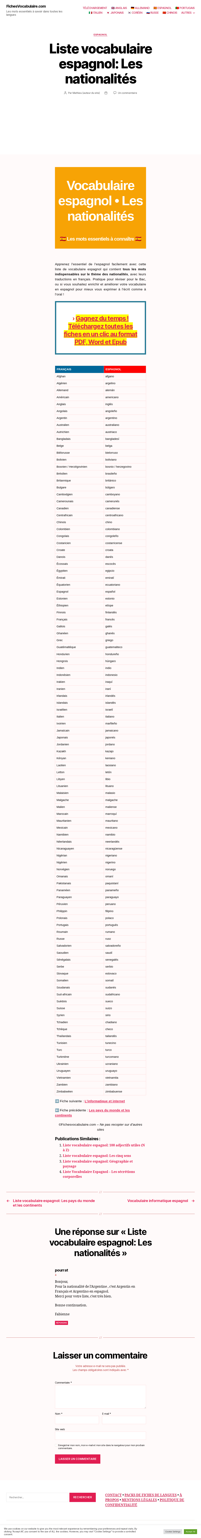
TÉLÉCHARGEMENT (95, 8)
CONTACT (113, 1495)
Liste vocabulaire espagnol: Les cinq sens (97, 1156)
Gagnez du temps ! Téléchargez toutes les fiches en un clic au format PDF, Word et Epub (100, 330)
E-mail (106, 1413)
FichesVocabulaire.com (26, 6)
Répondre (61, 1323)
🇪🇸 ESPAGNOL (162, 8)
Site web (60, 1429)
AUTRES (186, 12)
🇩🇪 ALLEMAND (140, 8)
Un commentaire (127, 92)
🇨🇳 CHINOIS (170, 12)
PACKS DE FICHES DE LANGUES (151, 1495)
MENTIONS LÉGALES (139, 1500)
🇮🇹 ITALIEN (95, 12)
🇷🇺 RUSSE (152, 12)
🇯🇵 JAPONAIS (115, 12)
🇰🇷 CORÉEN (135, 12)
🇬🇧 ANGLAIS (119, 8)
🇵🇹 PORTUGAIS (185, 8)
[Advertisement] (100, 118)
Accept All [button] (190, 1531)
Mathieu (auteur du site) (86, 92)
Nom (58, 1413)
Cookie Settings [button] (172, 1531)
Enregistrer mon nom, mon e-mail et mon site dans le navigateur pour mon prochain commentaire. (101, 1447)
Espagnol (100, 34)
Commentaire (63, 1382)
